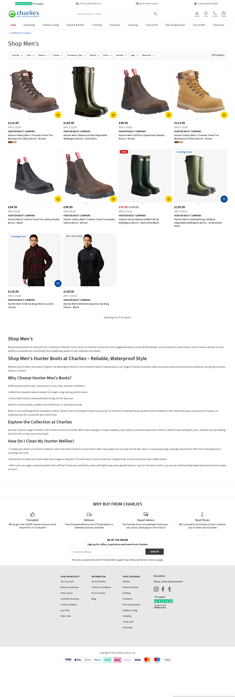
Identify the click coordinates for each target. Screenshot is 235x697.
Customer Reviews (70, 599)
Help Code (66, 616)
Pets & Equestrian (131, 604)
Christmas (128, 627)
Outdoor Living (130, 610)
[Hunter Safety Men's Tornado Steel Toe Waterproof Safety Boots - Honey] (14, 142)
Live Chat (65, 610)
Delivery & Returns (70, 587)
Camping (127, 616)
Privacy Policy (99, 593)
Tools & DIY (128, 621)
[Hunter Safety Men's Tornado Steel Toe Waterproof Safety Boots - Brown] (10, 142)
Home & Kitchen (130, 587)
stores (206, 16)
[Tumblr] (169, 589)
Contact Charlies (69, 604)
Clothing (127, 593)
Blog (94, 599)
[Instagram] (156, 589)
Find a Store (67, 593)
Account (197, 16)
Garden (126, 581)
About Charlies (99, 581)
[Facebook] (162, 589)
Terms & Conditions (101, 587)
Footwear (127, 599)
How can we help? (70, 576)
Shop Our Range (131, 576)
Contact (215, 16)
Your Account (67, 581)
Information (99, 576)
